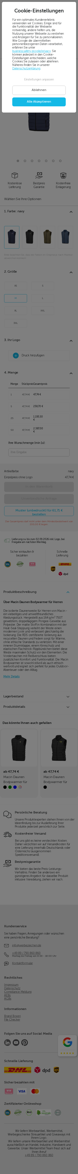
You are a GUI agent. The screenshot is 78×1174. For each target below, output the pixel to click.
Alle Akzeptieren (39, 101)
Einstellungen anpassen (39, 79)
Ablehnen (39, 90)
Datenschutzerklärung (26, 68)
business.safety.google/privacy (31, 51)
